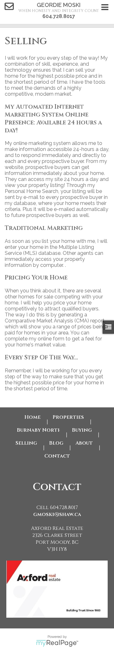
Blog (56, 443)
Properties (68, 417)
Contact (57, 456)
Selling (26, 443)
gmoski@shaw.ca (57, 514)
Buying (82, 430)
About (84, 443)
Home (32, 417)
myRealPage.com (57, 643)
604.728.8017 (58, 16)
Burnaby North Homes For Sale (38, 430)
